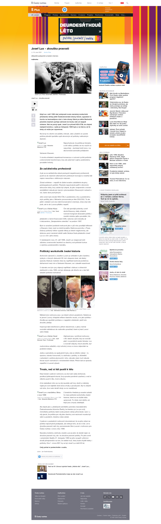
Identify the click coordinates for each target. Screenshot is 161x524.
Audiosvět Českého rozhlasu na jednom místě (112, 85)
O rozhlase (100, 3)
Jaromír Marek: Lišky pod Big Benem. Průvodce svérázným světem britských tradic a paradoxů (119, 114)
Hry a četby (103, 71)
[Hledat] (127, 3)
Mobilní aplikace (63, 503)
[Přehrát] (34, 104)
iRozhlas (56, 3)
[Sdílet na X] (33, 120)
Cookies (99, 515)
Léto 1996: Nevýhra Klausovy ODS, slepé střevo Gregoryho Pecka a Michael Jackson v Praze (119, 157)
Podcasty (61, 501)
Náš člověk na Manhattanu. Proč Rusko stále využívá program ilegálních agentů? (119, 96)
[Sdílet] (35, 110)
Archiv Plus (47, 52)
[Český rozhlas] (38, 3)
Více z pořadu (105, 152)
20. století (35, 15)
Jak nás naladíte (85, 496)
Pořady (55, 15)
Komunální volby (40, 498)
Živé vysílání (103, 77)
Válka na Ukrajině (40, 496)
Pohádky (103, 74)
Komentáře (109, 15)
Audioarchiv (108, 9)
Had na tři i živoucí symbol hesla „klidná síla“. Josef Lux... (69, 466)
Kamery (107, 11)
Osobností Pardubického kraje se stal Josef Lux (65, 474)
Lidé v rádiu (84, 501)
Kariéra (82, 503)
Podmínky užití (116, 515)
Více (123, 15)
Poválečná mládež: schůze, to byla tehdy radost (119, 172)
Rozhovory (99, 15)
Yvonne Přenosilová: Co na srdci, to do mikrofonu (119, 179)
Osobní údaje (107, 515)
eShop (37, 503)
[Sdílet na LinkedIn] (33, 125)
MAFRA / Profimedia (46, 212)
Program (67, 3)
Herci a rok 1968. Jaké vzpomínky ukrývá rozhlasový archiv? (118, 165)
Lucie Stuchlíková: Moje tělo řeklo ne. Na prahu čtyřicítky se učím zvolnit (119, 123)
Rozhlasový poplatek (86, 508)
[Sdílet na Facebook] (33, 116)
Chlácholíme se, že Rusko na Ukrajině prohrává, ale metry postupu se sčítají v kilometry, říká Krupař (119, 105)
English (124, 515)
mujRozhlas (78, 3)
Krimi (111, 71)
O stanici (81, 15)
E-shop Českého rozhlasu (109, 190)
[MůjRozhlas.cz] (34, 59)
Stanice (89, 3)
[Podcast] (32, 110)
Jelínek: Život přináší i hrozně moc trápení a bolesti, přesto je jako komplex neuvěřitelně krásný (118, 133)
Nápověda (83, 498)
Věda (117, 15)
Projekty (90, 15)
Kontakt (82, 506)
